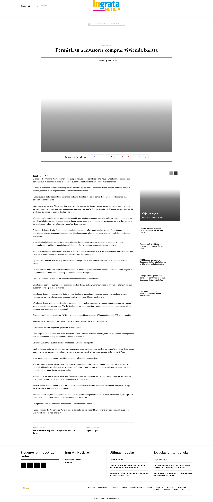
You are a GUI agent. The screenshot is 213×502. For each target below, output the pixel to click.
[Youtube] (43, 465)
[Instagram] (30, 465)
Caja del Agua (150, 213)
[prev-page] (171, 173)
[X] (36, 465)
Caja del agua (92, 430)
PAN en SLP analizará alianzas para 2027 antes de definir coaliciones (152, 294)
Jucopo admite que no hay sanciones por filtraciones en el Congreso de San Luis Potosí (153, 278)
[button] (26, 6)
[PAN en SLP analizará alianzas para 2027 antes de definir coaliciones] (174, 294)
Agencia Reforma (45, 176)
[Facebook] (23, 465)
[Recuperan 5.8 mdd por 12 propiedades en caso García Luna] (174, 246)
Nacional (106, 46)
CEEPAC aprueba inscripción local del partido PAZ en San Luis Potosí (151, 230)
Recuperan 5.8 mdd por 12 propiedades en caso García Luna (151, 246)
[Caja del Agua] (160, 195)
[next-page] (176, 173)
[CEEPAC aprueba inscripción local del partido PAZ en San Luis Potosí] (174, 230)
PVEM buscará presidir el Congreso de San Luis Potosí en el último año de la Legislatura (153, 262)
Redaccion (146, 217)
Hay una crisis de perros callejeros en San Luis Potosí (54, 431)
